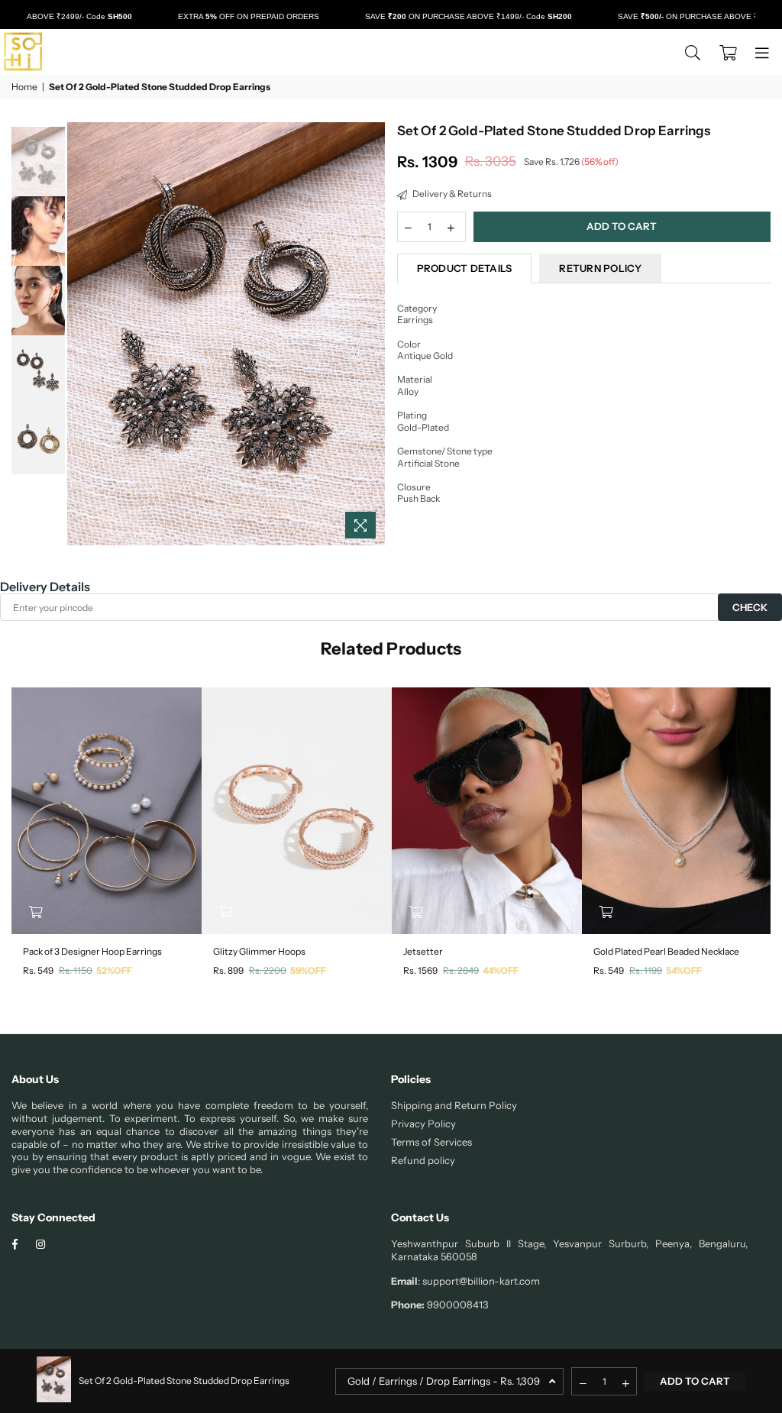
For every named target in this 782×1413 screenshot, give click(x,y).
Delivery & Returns (451, 193)
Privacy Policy (423, 1123)
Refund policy (423, 1160)
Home (24, 86)
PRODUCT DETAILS (464, 268)
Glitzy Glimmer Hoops (259, 951)
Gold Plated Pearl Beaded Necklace (666, 951)
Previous (80, 334)
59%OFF (308, 970)
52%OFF (114, 970)
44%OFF (501, 970)
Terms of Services (431, 1142)
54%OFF (684, 970)
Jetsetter (423, 951)
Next (372, 334)
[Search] (692, 51)
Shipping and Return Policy (454, 1105)
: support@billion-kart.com (479, 1281)
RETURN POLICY (600, 268)
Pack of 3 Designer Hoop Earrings (92, 951)
